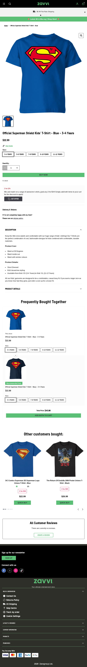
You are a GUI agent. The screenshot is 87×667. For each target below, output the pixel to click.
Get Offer (15, 199)
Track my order (12, 612)
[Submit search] (9, 4)
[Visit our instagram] (16, 570)
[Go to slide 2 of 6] (5, 509)
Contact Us (11, 596)
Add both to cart (43, 415)
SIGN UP (8, 558)
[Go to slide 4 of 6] (8, 509)
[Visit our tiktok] (22, 570)
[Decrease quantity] (5, 168)
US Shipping (11, 604)
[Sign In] (77, 4)
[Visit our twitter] (10, 570)
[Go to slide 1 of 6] (3, 509)
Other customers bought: (43, 434)
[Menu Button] (4, 4)
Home (6, 26)
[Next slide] (82, 509)
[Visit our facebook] (4, 570)
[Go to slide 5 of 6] (10, 509)
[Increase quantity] (17, 168)
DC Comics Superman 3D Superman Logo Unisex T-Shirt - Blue (22, 482)
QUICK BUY (22, 503)
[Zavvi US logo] (43, 4)
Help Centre (11, 608)
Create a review (43, 535)
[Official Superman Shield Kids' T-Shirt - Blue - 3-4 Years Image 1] (8, 121)
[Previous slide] (78, 509)
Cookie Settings (13, 616)
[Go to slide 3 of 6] (6, 509)
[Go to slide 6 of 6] (11, 509)
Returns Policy (12, 600)
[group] (43, 73)
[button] (43, 146)
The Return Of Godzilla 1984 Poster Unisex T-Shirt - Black (65, 482)
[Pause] (85, 12)
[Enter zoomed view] (81, 35)
